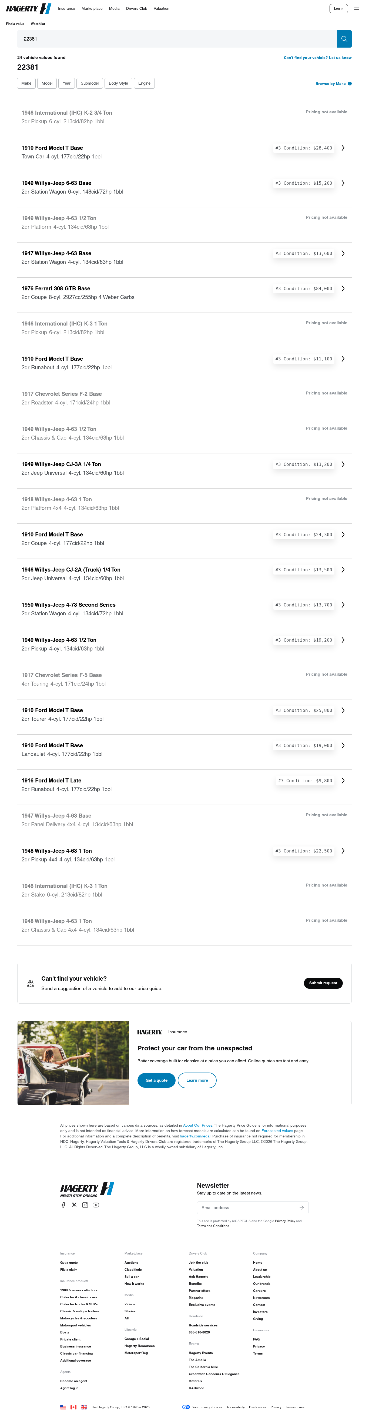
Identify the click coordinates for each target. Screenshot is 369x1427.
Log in (338, 8)
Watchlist (38, 23)
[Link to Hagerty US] (63, 1407)
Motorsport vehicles (75, 1325)
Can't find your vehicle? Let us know (318, 57)
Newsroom (261, 1297)
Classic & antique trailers (79, 1311)
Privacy (259, 1346)
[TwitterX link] (74, 1204)
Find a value (15, 23)
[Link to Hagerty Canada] (73, 1407)
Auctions (131, 1262)
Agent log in (69, 1388)
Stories (130, 1311)
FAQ (256, 1339)
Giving (258, 1318)
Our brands (261, 1283)
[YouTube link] (95, 1204)
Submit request (323, 983)
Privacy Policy (285, 1221)
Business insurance (75, 1346)
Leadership (261, 1276)
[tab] (26, 83)
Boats (64, 1332)
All (127, 1318)
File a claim (69, 1269)
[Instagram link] (85, 1204)
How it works (134, 1283)
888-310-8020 (199, 1332)
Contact (259, 1304)
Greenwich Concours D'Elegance (214, 1374)
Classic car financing (76, 1353)
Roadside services (203, 1325)
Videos (130, 1304)
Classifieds (133, 1269)
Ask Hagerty (198, 1276)
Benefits (195, 1283)
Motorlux (195, 1381)
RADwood (196, 1388)
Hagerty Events (201, 1353)
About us (260, 1269)
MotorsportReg (136, 1353)
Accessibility (236, 1407)
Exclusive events (202, 1304)
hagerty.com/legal (195, 1136)
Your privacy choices (207, 1407)
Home (257, 1262)
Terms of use (295, 1407)
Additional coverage (75, 1360)
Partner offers (199, 1290)
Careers (259, 1290)
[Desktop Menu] (356, 8)
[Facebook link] (63, 1204)
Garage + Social (137, 1338)
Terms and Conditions (213, 1225)
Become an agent (73, 1381)
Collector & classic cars (78, 1297)
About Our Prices (197, 1125)
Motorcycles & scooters (78, 1318)
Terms (258, 1353)
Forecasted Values (277, 1131)
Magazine (196, 1297)
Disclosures (257, 1407)
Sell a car (132, 1276)
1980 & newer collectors (79, 1290)
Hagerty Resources (140, 1346)
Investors (260, 1311)
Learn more (197, 1080)
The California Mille (203, 1367)
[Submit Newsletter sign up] (302, 1208)
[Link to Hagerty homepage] (87, 1189)
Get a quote (156, 1080)
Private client (70, 1339)
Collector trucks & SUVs (79, 1304)
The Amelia (197, 1360)
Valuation (196, 1269)
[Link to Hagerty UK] (84, 1407)
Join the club (198, 1262)
